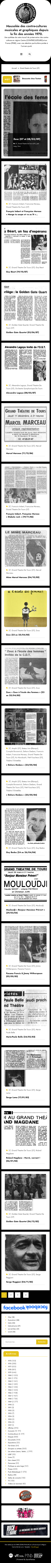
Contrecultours (13, 1434)
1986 (10, 1393)
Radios (10, 1475)
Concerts (11, 1431)
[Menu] (21, 54)
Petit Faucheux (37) (35, 757)
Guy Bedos (40, 848)
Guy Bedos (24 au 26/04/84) (21, 852)
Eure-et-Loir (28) (13, 1320)
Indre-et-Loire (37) (14, 1326)
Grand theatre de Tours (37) (26, 144)
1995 (10, 1419)
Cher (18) (11, 1317)
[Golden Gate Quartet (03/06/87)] (25, 303)
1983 (10, 1384)
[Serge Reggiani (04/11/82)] (25, 1252)
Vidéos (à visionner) (15, 1483)
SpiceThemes (30, 1559)
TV (9, 1481)
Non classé (12, 1460)
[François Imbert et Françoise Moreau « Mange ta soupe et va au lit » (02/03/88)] (25, 182)
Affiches (10, 1428)
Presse (10, 1469)
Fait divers (11, 1445)
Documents (12, 1440)
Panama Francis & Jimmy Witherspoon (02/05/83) (24, 975)
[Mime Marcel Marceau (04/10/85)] (25, 548)
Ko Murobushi (21, 757)
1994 (10, 1416)
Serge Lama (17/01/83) (17, 1097)
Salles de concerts (14, 1478)
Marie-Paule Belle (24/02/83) (20, 1036)
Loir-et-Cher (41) (13, 1329)
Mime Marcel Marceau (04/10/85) (22, 577)
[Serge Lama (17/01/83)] (25, 1068)
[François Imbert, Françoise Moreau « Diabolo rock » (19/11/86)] (25, 484)
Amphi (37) (16, 748)
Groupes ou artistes (15, 1448)
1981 (9, 1378)
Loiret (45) (11, 1332)
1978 (9, 1369)
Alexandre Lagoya (19, 385)
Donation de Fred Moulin (33, 78)
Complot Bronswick (14, 751)
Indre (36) (11, 1323)
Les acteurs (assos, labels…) (18, 1451)
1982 (10, 1381)
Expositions (12, 1442)
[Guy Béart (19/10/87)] (25, 245)
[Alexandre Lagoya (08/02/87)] (25, 363)
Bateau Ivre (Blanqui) (30, 748)
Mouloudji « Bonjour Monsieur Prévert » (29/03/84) (25, 911)
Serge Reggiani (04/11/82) (19, 1281)
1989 (10, 1401)
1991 (9, 1407)
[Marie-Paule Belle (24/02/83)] (25, 1007)
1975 (9, 1361)
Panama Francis (24, 969)
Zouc (19, 146)
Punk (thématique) (14, 1472)
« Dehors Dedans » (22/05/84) (21, 794)
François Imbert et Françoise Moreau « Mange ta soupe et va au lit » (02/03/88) (23, 213)
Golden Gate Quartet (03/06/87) (22, 332)
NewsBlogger (35, 1547)
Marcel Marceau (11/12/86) (19, 453)
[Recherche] (29, 54)
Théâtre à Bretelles (13, 760)
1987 (9, 1396)
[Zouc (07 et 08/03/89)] (25, 122)
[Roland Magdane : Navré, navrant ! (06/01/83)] (25, 1128)
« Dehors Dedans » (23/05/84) (21, 764)
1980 (10, 1375)
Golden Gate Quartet (20, 325)
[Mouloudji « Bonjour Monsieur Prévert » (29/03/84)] (25, 883)
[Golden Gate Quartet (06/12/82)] (25, 1192)
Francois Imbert (18, 204)
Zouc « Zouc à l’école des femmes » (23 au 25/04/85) (25, 694)
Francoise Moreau (32, 204)
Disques (10, 1437)
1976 (9, 1363)
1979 (9, 1372)
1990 (10, 1404)
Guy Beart (40, 267)
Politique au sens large (16, 1466)
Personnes (11, 1463)
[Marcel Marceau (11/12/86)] (25, 424)
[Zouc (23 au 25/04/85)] (25, 608)
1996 (10, 1422)
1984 (10, 1387)
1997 (9, 1425)
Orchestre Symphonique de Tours (28, 388)
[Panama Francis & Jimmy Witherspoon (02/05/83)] (25, 944)
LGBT (10, 1454)
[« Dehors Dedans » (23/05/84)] (25, 726)
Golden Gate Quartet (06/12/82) (22, 1221)
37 (16, 144)
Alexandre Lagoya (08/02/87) (21, 392)
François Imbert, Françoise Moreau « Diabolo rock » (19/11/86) (22, 515)
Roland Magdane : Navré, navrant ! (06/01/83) (23, 1159)
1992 (10, 1410)
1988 (10, 1398)
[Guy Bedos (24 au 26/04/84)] (25, 826)
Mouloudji (40, 905)
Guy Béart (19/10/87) (17, 271)
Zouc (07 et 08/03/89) (26, 139)
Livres (10, 1457)
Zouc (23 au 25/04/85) (18, 634)
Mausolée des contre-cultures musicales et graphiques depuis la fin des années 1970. (26, 30)
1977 (9, 1366)
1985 (10, 1390)
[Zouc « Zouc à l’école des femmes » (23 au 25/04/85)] (25, 666)
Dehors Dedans (29, 751)
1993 (10, 1413)
